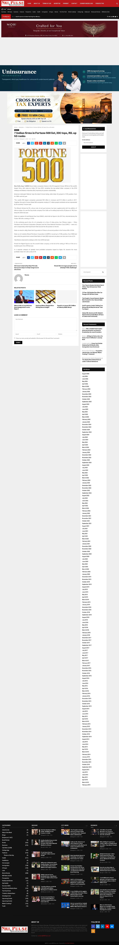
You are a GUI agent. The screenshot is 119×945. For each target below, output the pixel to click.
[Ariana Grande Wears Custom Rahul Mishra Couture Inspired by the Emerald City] (36, 899)
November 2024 (86, 427)
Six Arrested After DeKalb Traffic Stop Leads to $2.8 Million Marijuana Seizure (78, 905)
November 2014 (86, 731)
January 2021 (86, 543)
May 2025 (85, 412)
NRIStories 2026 (106, 12)
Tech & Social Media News (9, 888)
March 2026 (85, 386)
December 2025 (86, 394)
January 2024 (86, 452)
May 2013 (85, 777)
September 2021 (86, 523)
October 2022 (86, 490)
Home (29, 3)
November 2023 (86, 457)
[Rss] (117, 16)
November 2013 (86, 762)
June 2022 (85, 500)
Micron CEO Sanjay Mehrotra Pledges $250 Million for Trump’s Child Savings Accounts (107, 907)
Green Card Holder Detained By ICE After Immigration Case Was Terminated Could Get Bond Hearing (77, 869)
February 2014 (86, 754)
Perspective (100, 3)
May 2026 (85, 381)
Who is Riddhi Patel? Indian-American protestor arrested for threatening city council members (92, 330)
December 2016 (86, 668)
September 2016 (86, 675)
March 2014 (85, 752)
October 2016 (86, 673)
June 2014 (85, 744)
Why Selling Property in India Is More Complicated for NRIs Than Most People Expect (108, 844)
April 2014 (85, 749)
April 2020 (85, 566)
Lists (3, 870)
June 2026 (85, 379)
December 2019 (86, 576)
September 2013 (86, 767)
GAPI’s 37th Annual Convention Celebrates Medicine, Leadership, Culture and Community (77, 882)
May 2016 (85, 686)
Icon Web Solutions (69, 943)
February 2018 (86, 632)
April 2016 (85, 688)
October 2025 (86, 399)
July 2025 (85, 406)
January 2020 (86, 574)
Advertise (57, 3)
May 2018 (85, 625)
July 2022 (85, 498)
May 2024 (85, 442)
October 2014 (86, 734)
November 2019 (86, 579)
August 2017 (85, 648)
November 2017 (86, 640)
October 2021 (86, 521)
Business (16, 12)
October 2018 (86, 612)
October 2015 (86, 703)
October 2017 (86, 642)
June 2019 (85, 592)
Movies (56, 12)
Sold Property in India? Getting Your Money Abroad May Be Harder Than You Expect (92, 307)
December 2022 (86, 485)
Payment (66, 3)
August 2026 (85, 373)
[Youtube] (113, 16)
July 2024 (85, 437)
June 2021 (85, 531)
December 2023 (86, 455)
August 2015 (85, 708)
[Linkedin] (111, 16)
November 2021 (86, 518)
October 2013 (86, 764)
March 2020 (85, 569)
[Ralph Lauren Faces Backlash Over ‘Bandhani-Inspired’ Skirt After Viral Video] (36, 876)
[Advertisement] (59, 51)
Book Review (5, 840)
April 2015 (85, 719)
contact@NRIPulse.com (44, 935)
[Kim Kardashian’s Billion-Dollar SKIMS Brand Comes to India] (36, 832)
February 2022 (86, 511)
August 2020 (85, 556)
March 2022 (85, 508)
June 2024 (85, 439)
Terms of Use (46, 3)
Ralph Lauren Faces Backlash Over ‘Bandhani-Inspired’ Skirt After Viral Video (49, 877)
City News (3, 12)
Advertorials (5, 830)
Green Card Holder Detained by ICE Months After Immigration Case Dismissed (92, 345)
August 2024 (85, 434)
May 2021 (85, 533)
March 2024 (85, 447)
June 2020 (85, 561)
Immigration (45, 12)
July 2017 (85, 650)
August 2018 (85, 617)
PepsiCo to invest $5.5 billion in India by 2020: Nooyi (66, 306)
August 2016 (85, 678)
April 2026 (85, 384)
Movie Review (6, 873)
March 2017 (85, 660)
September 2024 (86, 432)
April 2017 (85, 658)
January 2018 (86, 635)
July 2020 (85, 559)
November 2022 (86, 488)
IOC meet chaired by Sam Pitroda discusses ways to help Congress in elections (26, 267)
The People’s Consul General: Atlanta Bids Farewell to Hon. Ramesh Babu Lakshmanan (93, 300)
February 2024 (86, 450)
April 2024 (85, 445)
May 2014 (85, 746)
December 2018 (86, 607)
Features (22, 12)
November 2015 (86, 701)
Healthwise (5, 860)
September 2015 (86, 706)
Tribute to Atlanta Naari (8, 893)
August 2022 (85, 495)
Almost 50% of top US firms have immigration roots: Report (23, 307)
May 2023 (85, 472)
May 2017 (85, 655)
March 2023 (85, 477)
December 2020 (86, 546)
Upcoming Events (7, 898)
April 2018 (85, 627)
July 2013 (85, 772)
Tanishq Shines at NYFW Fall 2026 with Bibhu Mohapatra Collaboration (49, 888)
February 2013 (86, 785)
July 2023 (85, 467)
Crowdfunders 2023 (86, 3)
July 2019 (85, 589)
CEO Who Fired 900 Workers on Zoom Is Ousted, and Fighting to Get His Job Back (107, 832)
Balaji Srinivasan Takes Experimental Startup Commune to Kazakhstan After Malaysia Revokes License (107, 857)
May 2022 (85, 503)
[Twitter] (109, 16)
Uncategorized (6, 896)
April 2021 (85, 536)
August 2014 (85, 739)
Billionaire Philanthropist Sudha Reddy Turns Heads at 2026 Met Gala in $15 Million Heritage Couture (49, 865)
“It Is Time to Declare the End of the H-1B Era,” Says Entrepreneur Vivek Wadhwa (93, 287)
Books (34, 12)
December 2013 (86, 759)
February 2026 (86, 389)
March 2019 (85, 599)
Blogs (4, 835)
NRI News (10, 12)
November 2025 (86, 396)
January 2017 (86, 665)
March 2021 (85, 538)
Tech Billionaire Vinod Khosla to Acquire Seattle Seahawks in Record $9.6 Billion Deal (108, 880)
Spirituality (5, 883)
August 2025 (85, 404)
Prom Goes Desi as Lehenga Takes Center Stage (48, 854)
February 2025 (86, 419)
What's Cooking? (7, 903)
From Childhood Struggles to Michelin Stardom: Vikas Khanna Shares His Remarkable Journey (78, 894)
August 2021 (85, 526)
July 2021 (85, 528)
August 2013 (85, 769)
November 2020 (86, 549)
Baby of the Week (7, 832)
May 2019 (85, 594)
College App (80, 12)
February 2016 (86, 693)
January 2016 (86, 696)
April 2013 (85, 779)
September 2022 (86, 493)
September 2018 (86, 615)
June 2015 (85, 714)
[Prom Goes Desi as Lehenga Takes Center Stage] (36, 854)
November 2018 (86, 609)
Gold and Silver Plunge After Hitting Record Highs (45, 306)
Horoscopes (5, 863)
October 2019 (86, 582)
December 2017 (86, 637)
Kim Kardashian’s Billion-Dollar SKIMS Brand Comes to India (48, 831)
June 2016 (85, 683)
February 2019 (86, 602)
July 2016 (85, 680)
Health (38, 12)
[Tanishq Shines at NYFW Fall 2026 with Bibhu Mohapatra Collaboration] (36, 888)
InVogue (51, 12)
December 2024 (86, 424)
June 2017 (85, 653)
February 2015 (86, 724)
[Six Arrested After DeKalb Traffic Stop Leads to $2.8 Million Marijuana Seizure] (65, 905)
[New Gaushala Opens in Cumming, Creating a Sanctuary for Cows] (65, 857)
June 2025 (85, 409)
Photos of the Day (9, 855)
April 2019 (85, 597)
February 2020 (86, 571)
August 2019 (85, 587)
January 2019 (86, 604)
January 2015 (86, 726)
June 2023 (85, 470)
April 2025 (85, 414)
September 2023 (86, 462)
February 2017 (86, 663)
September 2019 (86, 584)
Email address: (86, 139)
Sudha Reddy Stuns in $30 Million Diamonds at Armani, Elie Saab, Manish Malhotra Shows (49, 843)
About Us (37, 3)
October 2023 (86, 460)
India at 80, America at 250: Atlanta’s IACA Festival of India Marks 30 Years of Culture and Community (93, 314)
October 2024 (86, 429)
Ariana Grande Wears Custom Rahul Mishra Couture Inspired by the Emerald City (48, 899)
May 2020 (85, 564)
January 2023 (86, 483)
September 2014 (86, 736)
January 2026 (86, 391)
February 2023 (86, 480)
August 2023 (85, 465)
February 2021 (86, 541)
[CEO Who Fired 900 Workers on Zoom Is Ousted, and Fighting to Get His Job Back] (95, 832)
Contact (74, 3)
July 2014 (85, 741)
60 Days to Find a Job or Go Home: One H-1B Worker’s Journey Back (92, 337)
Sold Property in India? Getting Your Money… (28, 16)
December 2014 (86, 729)
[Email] (115, 16)
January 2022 (86, 513)
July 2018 (85, 620)
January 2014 (86, 757)
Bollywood (87, 12)
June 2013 (85, 774)
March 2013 (85, 782)
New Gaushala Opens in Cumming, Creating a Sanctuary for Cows (77, 857)
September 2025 (86, 401)
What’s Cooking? (72, 12)
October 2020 (86, 551)
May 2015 (85, 716)
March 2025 (85, 417)
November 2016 (86, 670)
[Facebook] (107, 16)
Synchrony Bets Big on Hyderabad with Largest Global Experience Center (108, 869)
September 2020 (86, 554)
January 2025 (86, 422)
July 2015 (85, 711)
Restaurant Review (95, 12)
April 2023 (85, 475)
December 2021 (86, 516)
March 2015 (85, 721)
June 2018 (85, 622)
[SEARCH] (103, 272)
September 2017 (86, 645)
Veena (17, 139)
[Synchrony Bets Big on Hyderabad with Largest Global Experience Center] (95, 869)
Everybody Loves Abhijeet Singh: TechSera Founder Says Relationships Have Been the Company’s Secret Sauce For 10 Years (108, 893)
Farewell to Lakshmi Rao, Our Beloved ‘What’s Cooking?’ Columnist (92, 352)
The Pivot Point (63, 12)
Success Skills (6, 885)
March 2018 (85, 630)
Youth (3, 906)
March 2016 (85, 691)
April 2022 (85, 505)
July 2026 (85, 376)
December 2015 (86, 698)
